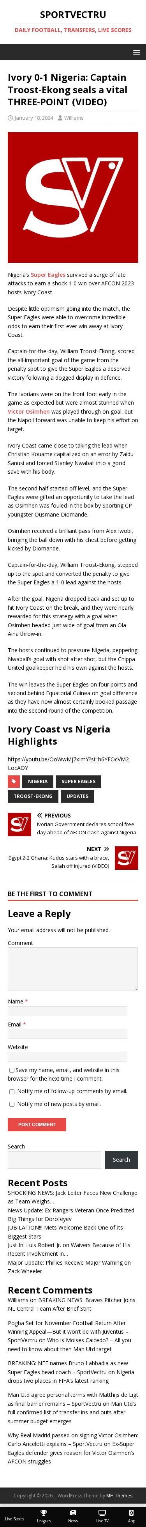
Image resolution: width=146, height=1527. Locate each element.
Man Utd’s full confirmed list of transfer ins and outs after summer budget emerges (72, 1412)
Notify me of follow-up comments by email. (72, 1091)
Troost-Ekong (33, 796)
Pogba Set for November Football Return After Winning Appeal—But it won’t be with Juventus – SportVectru (68, 1331)
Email (15, 1024)
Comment (20, 943)
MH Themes (119, 1495)
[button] (135, 51)
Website (18, 1047)
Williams (74, 117)
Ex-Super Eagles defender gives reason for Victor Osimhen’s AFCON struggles (71, 1452)
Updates (77, 796)
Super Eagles (48, 274)
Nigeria (37, 781)
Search (16, 1146)
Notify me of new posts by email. (59, 1104)
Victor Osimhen (29, 411)
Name (16, 1001)
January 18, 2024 (34, 117)
